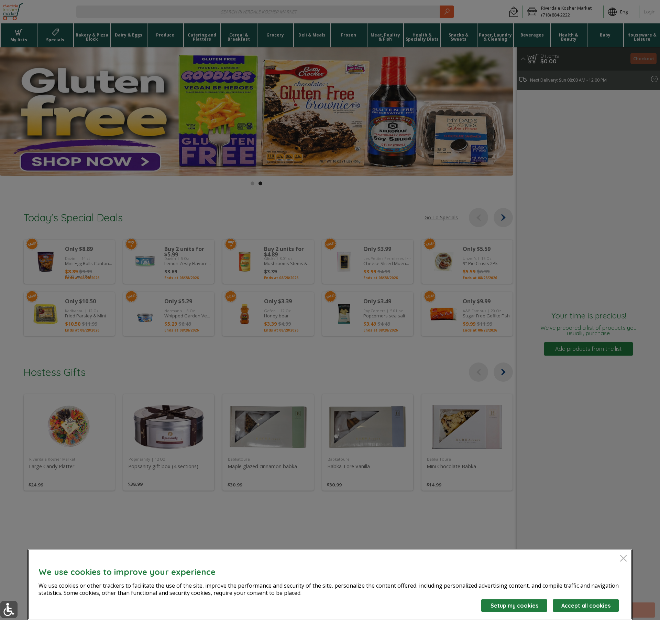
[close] (623, 559)
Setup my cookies (514, 605)
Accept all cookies (585, 605)
